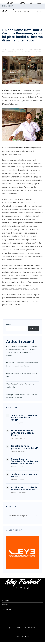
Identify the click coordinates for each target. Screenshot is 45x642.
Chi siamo (5, 600)
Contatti (5, 605)
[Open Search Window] (3, 11)
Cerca (8, 324)
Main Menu (8, 6)
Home (4, 49)
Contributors (6, 609)
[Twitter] (41, 11)
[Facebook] (37, 11)
